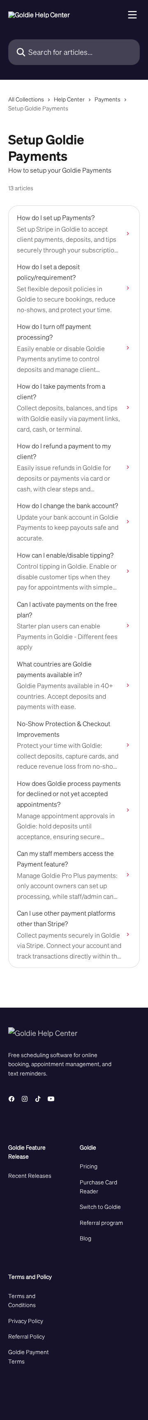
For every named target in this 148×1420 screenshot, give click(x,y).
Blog (85, 1238)
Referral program (101, 1222)
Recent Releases (29, 1175)
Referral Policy (26, 1336)
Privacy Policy (25, 1320)
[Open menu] (132, 15)
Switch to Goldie (100, 1206)
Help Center (69, 99)
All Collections (26, 99)
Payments (107, 99)
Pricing (88, 1166)
